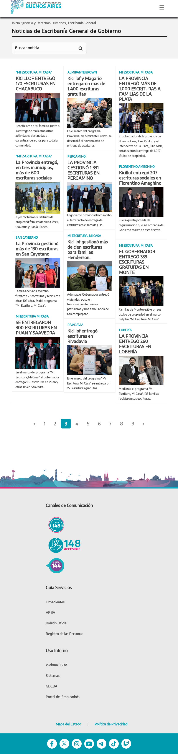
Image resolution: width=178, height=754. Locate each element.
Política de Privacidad (111, 724)
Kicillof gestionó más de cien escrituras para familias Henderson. (88, 249)
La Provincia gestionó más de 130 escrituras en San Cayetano (37, 248)
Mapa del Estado (68, 724)
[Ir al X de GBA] (64, 743)
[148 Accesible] (63, 544)
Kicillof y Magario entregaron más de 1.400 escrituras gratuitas (86, 85)
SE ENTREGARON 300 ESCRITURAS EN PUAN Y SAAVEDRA (36, 327)
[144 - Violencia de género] (55, 565)
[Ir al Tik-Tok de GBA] (114, 743)
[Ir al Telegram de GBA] (101, 743)
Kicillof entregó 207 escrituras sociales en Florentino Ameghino (140, 178)
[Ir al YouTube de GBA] (89, 743)
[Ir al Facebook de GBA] (52, 743)
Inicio (16, 23)
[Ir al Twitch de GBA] (126, 743)
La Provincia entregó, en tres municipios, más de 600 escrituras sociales (37, 169)
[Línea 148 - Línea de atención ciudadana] (55, 524)
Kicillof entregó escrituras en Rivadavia (82, 336)
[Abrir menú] (162, 7)
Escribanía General (82, 23)
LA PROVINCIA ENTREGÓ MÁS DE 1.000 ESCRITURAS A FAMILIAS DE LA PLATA (140, 88)
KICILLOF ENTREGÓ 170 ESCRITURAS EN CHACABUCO (36, 83)
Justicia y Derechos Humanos (44, 23)
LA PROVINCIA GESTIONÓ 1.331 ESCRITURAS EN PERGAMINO (84, 170)
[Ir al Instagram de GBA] (77, 743)
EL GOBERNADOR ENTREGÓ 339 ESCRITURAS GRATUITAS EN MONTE (137, 262)
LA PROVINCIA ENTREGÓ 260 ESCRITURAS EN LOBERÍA (135, 343)
